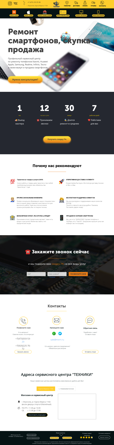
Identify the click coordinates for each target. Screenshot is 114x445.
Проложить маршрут (37, 415)
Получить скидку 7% (57, 139)
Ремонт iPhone (28, 15)
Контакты (102, 6)
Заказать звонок (23, 352)
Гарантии (67, 6)
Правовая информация (31, 435)
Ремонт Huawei (67, 437)
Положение (52, 277)
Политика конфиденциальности (33, 438)
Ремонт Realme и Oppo (63, 15)
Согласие (61, 277)
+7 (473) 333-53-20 (34, 2)
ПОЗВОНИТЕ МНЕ (78, 274)
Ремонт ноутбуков (81, 15)
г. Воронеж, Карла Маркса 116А (37, 6)
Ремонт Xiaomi (14, 15)
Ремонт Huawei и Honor (44, 15)
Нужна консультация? (25, 79)
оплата (85, 6)
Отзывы (93, 6)
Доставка (76, 6)
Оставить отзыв (90, 352)
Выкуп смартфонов (98, 15)
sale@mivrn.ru (57, 339)
